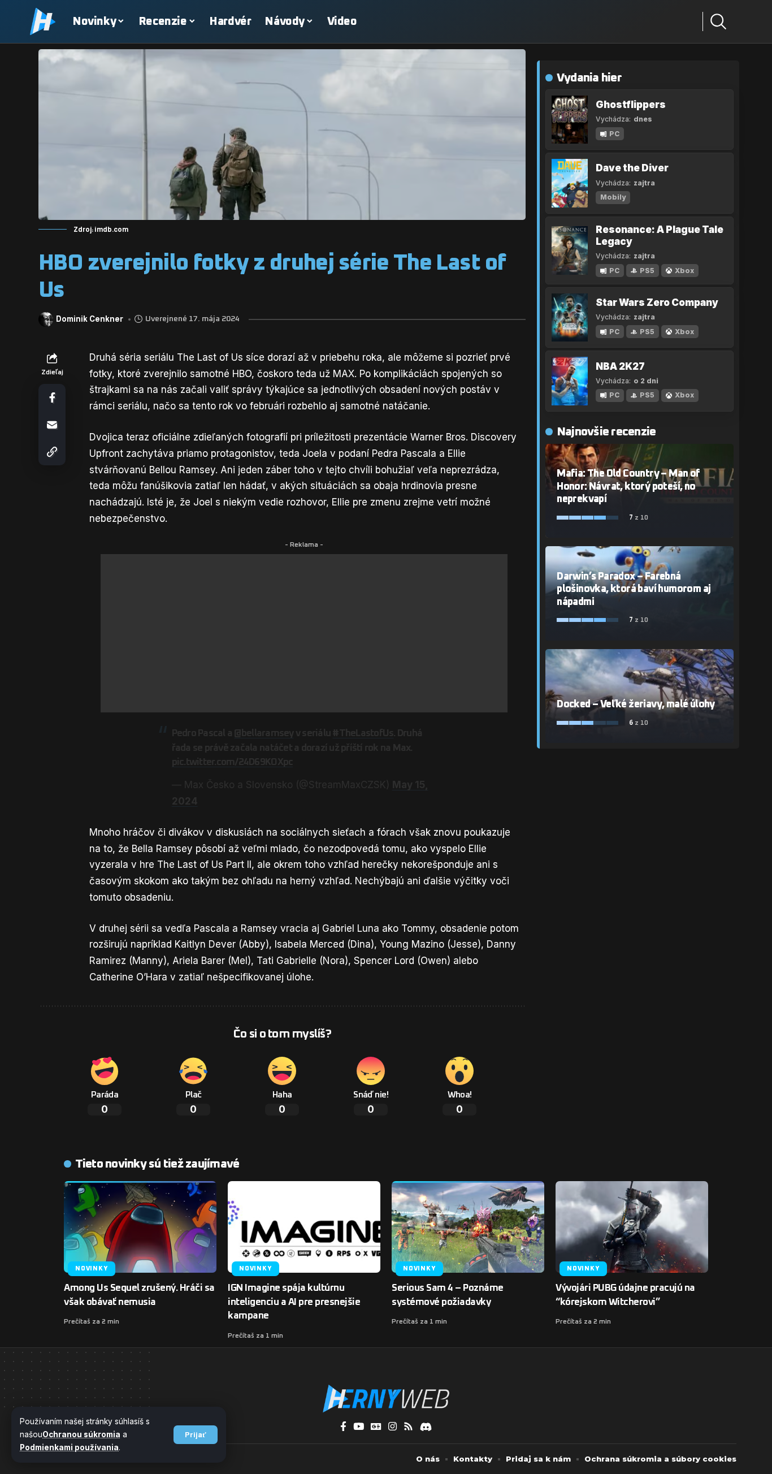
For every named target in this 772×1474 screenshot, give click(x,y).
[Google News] (376, 1427)
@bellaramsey (263, 733)
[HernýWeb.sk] (386, 1399)
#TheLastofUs (362, 733)
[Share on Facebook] (52, 397)
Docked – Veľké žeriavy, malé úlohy (636, 704)
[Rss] (408, 1427)
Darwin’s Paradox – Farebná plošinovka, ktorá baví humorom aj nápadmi (633, 589)
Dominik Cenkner (89, 319)
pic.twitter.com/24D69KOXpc (232, 762)
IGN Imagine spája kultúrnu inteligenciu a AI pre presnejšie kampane (294, 1302)
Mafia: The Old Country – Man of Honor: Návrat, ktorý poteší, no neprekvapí (628, 486)
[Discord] (426, 1427)
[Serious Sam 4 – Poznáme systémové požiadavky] (468, 1227)
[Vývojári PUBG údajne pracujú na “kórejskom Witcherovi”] (632, 1227)
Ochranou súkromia (81, 1434)
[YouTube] (358, 1427)
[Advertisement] (304, 633)
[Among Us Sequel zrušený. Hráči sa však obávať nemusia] (140, 1227)
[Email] (52, 424)
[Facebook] (343, 1427)
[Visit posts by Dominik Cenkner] (45, 319)
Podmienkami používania (69, 1447)
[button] (196, 1434)
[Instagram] (392, 1427)
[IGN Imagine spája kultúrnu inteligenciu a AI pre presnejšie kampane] (304, 1227)
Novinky (91, 1268)
